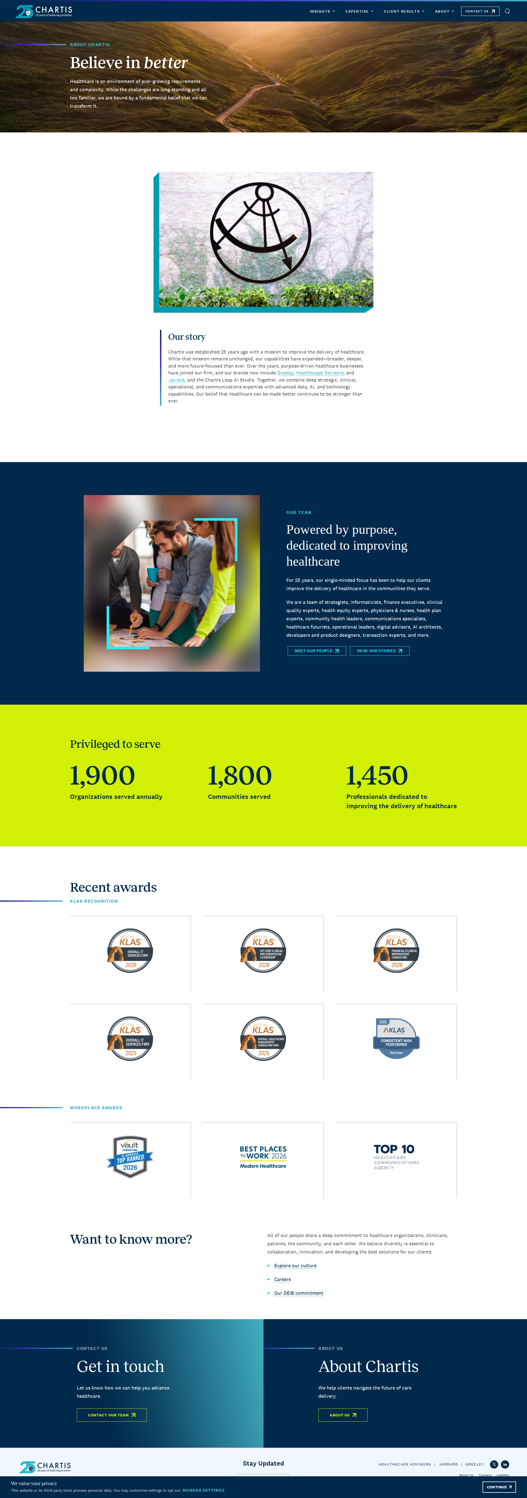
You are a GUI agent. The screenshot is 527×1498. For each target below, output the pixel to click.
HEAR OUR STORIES (376, 651)
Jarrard (176, 380)
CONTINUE (497, 1487)
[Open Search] (507, 11)
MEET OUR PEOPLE (314, 651)
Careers (282, 1279)
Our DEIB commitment (298, 1293)
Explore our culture (295, 1265)
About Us (340, 1415)
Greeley (285, 372)
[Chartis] (44, 11)
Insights (503, 1475)
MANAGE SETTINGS (204, 1490)
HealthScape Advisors (405, 1464)
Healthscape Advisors (319, 372)
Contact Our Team (108, 1415)
